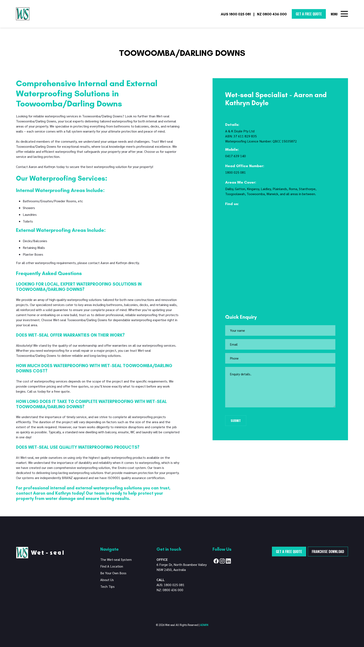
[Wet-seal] (40, 552)
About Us (107, 579)
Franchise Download (328, 551)
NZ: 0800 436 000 (170, 590)
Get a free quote (289, 551)
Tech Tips (107, 586)
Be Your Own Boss (113, 573)
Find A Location (111, 566)
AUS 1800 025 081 (236, 14)
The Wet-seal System (116, 559)
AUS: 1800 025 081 (171, 585)
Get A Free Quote (309, 13)
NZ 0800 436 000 (272, 14)
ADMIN (204, 625)
